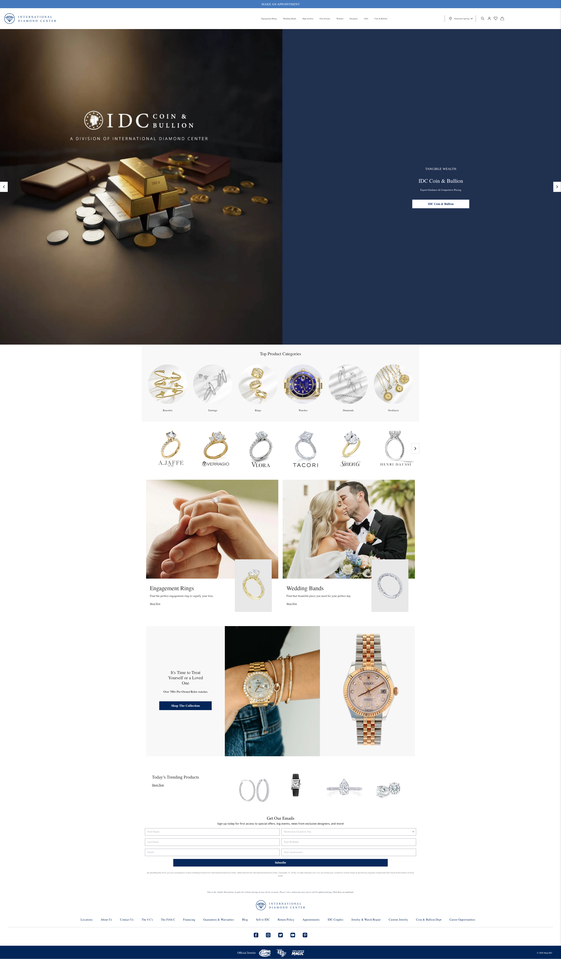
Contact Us (127, 919)
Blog (245, 919)
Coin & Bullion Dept (428, 919)
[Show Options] (413, 831)
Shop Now (155, 603)
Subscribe (280, 862)
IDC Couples (335, 919)
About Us (106, 919)
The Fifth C (168, 919)
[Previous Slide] (4, 187)
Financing (189, 919)
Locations (87, 919)
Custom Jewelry (398, 919)
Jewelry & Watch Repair (366, 919)
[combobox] (348, 831)
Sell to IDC (263, 919)
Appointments (311, 919)
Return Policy (286, 919)
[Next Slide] (557, 187)
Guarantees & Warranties (218, 919)
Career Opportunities (462, 919)
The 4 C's (147, 919)
